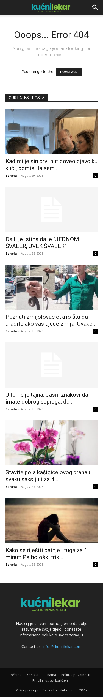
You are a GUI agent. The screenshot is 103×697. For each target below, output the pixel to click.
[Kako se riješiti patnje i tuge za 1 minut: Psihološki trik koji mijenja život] (51, 520)
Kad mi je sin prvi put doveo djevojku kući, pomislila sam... (51, 164)
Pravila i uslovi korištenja (51, 680)
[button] (95, 7)
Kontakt (32, 675)
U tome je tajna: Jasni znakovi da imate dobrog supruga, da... (46, 398)
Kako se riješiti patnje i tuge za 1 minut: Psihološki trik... (46, 553)
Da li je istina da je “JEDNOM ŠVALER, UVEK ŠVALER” (42, 242)
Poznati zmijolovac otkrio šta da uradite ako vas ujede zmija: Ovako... (51, 320)
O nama (50, 675)
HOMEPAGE (68, 72)
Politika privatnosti (75, 675)
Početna (15, 675)
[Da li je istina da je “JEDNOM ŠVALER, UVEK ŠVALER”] (51, 209)
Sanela (11, 175)
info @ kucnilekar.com (62, 646)
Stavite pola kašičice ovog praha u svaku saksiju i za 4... (48, 476)
